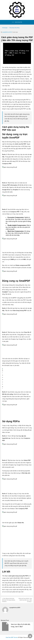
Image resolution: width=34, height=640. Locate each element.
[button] (17, 22)
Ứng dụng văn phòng (14, 27)
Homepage (4, 27)
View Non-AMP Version (12, 637)
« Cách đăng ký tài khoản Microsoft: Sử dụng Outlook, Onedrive (8, 600)
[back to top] (30, 636)
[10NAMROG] (17, 17)
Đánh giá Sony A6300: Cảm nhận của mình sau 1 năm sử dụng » (25, 600)
